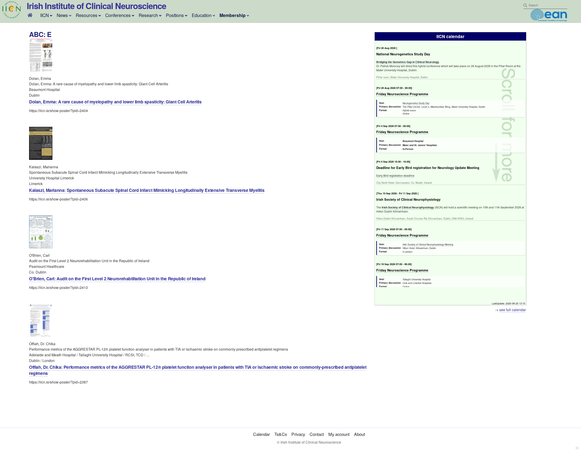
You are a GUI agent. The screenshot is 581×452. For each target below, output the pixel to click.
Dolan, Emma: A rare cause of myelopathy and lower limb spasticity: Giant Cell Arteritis (115, 101)
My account (339, 434)
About (359, 434)
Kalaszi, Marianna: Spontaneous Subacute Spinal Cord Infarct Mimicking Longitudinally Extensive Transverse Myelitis (146, 190)
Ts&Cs (280, 434)
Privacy (298, 434)
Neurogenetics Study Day (416, 103)
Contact (317, 434)
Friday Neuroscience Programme (402, 94)
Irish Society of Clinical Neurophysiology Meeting (428, 244)
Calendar (261, 434)
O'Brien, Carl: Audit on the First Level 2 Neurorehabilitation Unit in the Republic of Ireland (117, 278)
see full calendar (512, 309)
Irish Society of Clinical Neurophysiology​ (408, 207)
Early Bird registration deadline (395, 175)
